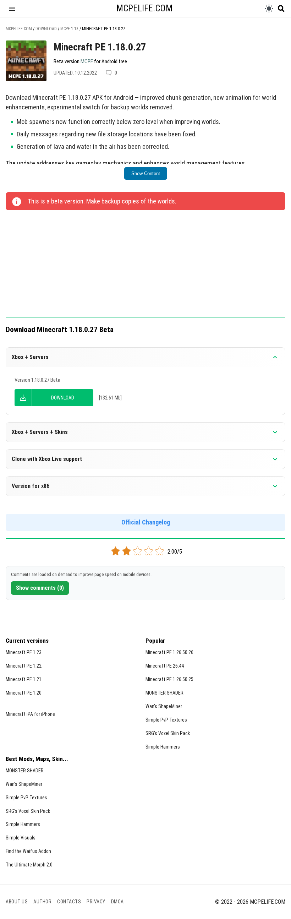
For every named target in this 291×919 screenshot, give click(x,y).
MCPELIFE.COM (144, 8)
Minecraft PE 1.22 (24, 666)
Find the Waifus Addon (28, 851)
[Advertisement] (145, 264)
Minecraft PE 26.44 (165, 666)
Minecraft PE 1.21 (24, 679)
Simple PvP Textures (166, 720)
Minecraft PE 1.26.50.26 (169, 652)
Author (42, 901)
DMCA (117, 901)
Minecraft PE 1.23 (24, 652)
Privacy (96, 901)
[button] (12, 8)
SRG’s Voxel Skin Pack (168, 733)
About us (17, 901)
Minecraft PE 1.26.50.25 (169, 679)
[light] (269, 8)
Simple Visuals (20, 838)
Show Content (145, 173)
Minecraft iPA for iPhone (30, 714)
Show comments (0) (40, 587)
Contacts (69, 901)
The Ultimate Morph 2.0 (29, 865)
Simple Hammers (163, 747)
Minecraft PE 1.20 (24, 693)
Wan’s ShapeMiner (164, 706)
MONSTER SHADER (164, 693)
